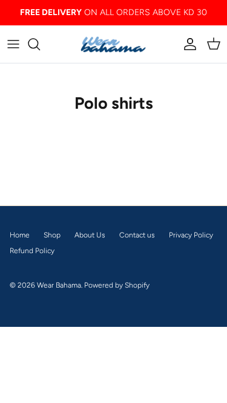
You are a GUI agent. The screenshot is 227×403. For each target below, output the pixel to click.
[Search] (40, 44)
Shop (52, 235)
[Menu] (13, 44)
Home (20, 235)
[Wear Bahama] (113, 44)
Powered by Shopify (117, 285)
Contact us (137, 235)
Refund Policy (32, 251)
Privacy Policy (191, 235)
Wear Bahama (59, 285)
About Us (89, 235)
